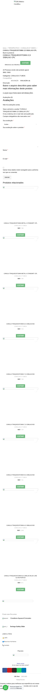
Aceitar (3, 691)
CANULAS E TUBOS (28, 48)
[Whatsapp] (19, 670)
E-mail (5, 159)
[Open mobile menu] (2, 3)
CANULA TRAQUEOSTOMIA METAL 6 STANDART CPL (20, 273)
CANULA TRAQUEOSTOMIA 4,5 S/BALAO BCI (20, 525)
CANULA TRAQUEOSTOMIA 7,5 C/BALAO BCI (20, 424)
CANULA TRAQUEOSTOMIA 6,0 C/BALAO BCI (20, 324)
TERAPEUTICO (14, 48)
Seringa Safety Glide (17, 626)
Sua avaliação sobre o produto (14, 127)
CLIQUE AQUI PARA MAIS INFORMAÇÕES (18, 93)
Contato (5, 645)
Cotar (25, 63)
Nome (5, 150)
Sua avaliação (8, 120)
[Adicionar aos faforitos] (35, 189)
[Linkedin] (23, 670)
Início (5, 48)
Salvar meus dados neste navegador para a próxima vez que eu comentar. (20, 171)
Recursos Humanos (9, 641)
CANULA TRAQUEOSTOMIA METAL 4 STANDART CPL (20, 223)
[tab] (14, 81)
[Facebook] (4, 670)
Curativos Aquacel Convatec (20, 618)
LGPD (4, 638)
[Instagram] (14, 670)
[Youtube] (9, 670)
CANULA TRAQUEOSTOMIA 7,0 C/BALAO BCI (20, 374)
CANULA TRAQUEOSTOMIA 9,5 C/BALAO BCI (20, 475)
